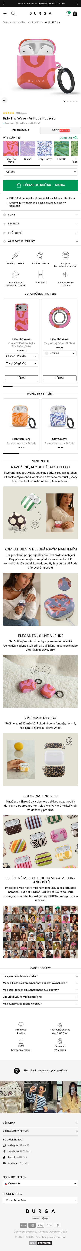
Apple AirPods (35, 22)
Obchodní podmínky (25, 1231)
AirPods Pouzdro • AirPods (21, 443)
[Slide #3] (73, 101)
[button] (15, 113)
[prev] (3, 3)
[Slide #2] (70, 101)
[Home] (40, 13)
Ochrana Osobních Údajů (52, 1231)
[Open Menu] (5, 14)
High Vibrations (21, 439)
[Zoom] (5, 100)
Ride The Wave (21, 339)
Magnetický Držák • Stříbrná (59, 343)
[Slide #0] (64, 101)
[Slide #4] (76, 101)
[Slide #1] (67, 101)
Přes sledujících (45, 1070)
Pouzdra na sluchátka (14, 22)
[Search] (13, 14)
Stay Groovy (59, 439)
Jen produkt (20, 130)
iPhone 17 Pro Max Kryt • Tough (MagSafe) (21, 345)
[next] (77, 3)
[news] (68, 14)
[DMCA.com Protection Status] (40, 1243)
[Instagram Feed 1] (40, 1097)
